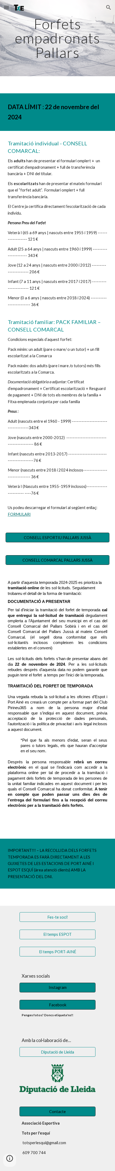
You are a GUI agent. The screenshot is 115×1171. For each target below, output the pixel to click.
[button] (6, 7)
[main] (58, 38)
